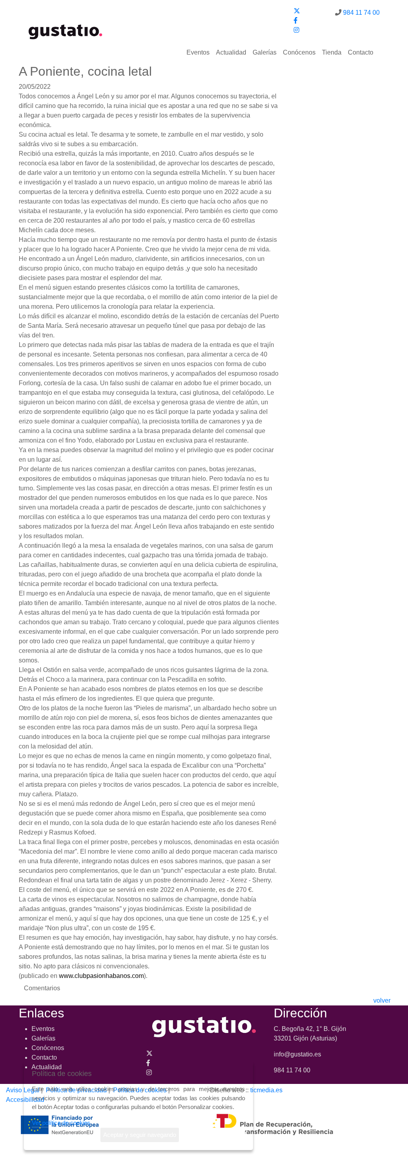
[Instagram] (296, 30)
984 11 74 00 (361, 12)
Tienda (331, 52)
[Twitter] (297, 11)
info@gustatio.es (297, 1054)
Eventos (198, 52)
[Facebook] (296, 20)
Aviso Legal (22, 1090)
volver (381, 1000)
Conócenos (299, 52)
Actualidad (231, 52)
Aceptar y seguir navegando (139, 1134)
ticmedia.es (266, 1090)
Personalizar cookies (215, 1134)
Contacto (360, 52)
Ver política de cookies (61, 1122)
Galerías (265, 52)
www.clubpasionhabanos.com (101, 975)
